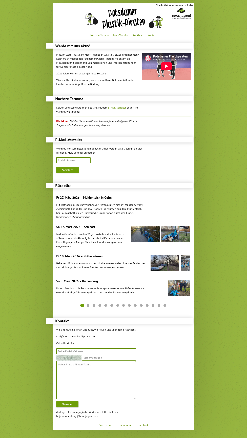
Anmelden (67, 170)
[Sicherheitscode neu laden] (69, 357)
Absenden (67, 404)
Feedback (143, 425)
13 (153, 305)
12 (147, 305)
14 (159, 305)
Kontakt (152, 35)
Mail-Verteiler (121, 35)
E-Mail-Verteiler (117, 107)
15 (165, 305)
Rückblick (138, 35)
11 (141, 305)
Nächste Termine (99, 35)
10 (135, 305)
